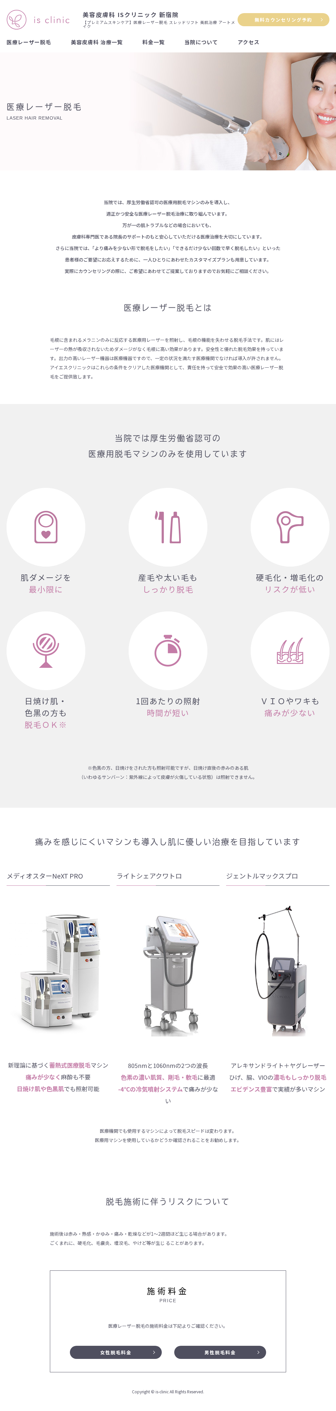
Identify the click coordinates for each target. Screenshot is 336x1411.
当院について (201, 42)
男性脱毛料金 (220, 1352)
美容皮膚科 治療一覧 (97, 42)
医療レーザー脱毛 (29, 42)
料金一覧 (153, 42)
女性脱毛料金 (116, 1352)
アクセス (249, 42)
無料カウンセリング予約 (283, 19)
